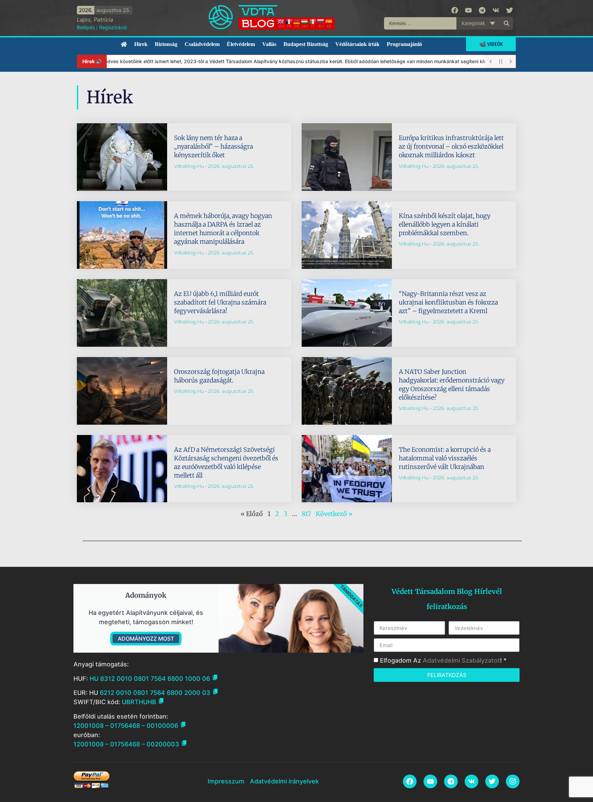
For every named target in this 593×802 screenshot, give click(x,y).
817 (306, 514)
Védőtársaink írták (357, 44)
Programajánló (404, 44)
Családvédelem (202, 44)
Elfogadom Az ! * (443, 660)
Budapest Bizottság (305, 44)
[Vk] (496, 10)
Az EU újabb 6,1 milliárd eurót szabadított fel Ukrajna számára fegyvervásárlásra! (220, 302)
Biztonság (166, 44)
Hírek (141, 44)
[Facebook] (455, 10)
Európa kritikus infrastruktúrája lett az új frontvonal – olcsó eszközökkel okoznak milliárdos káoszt (451, 146)
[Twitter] (509, 10)
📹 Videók (491, 44)
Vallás (269, 44)
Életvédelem (241, 44)
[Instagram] (513, 781)
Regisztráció (113, 27)
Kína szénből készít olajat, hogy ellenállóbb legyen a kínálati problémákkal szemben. (444, 224)
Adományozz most (146, 638)
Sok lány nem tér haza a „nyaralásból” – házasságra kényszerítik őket (213, 146)
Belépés (86, 27)
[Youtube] (468, 10)
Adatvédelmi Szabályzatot (461, 660)
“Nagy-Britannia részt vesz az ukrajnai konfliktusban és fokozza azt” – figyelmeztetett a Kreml (448, 302)
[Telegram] (482, 10)
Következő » (334, 514)
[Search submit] (506, 23)
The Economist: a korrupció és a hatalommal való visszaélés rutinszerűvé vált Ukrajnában (445, 458)
